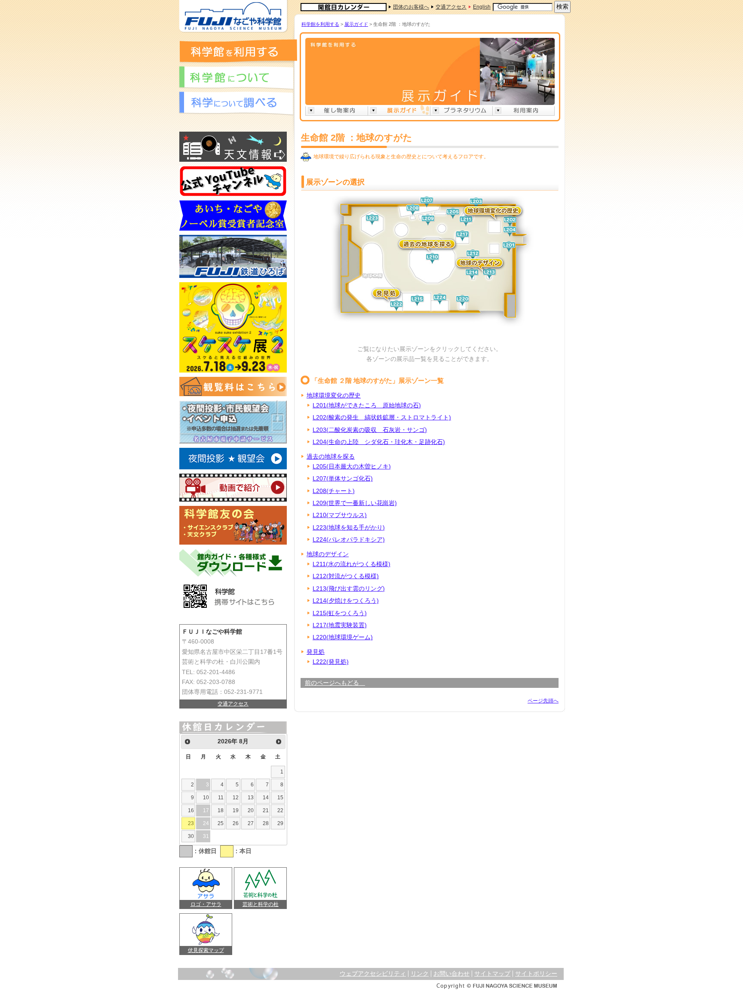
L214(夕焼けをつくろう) (346, 601)
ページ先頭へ (543, 701)
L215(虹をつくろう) (340, 613)
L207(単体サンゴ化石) (343, 478)
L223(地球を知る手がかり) (349, 527)
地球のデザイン (328, 554)
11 (221, 798)
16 (191, 810)
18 (221, 810)
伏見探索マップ (206, 950)
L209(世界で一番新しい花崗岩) (355, 503)
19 (236, 810)
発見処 (316, 652)
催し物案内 (336, 110)
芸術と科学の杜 (261, 904)
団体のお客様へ (411, 7)
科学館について (236, 78)
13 (251, 798)
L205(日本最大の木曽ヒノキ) (352, 466)
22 (280, 810)
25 (221, 823)
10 (206, 798)
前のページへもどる (335, 683)
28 (266, 823)
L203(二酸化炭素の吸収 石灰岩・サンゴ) (370, 430)
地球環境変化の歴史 (334, 395)
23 (191, 823)
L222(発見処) (331, 662)
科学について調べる (236, 103)
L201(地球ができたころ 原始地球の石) (367, 405)
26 (236, 823)
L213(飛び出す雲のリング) (349, 588)
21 (266, 810)
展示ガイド (356, 24)
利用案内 (523, 110)
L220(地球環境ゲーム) (343, 637)
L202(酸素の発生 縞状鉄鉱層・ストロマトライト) (382, 417)
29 (280, 823)
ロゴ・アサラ (205, 904)
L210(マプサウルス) (340, 515)
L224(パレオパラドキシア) (349, 539)
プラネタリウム (461, 110)
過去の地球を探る (331, 456)
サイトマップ (492, 973)
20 (251, 810)
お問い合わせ (451, 973)
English (482, 7)
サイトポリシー (536, 973)
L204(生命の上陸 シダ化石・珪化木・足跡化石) (379, 442)
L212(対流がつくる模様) (346, 576)
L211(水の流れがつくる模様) (351, 564)
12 (236, 798)
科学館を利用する (238, 51)
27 (251, 823)
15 (280, 798)
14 (266, 798)
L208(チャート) (334, 491)
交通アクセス (451, 7)
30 (191, 836)
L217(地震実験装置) (340, 625)
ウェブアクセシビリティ (373, 973)
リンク (420, 973)
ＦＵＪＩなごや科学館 (233, 16)
